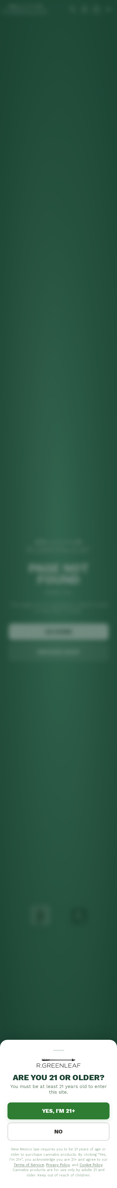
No (58, 1131)
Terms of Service (29, 1165)
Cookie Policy (91, 1165)
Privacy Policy (58, 1165)
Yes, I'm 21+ (58, 1110)
